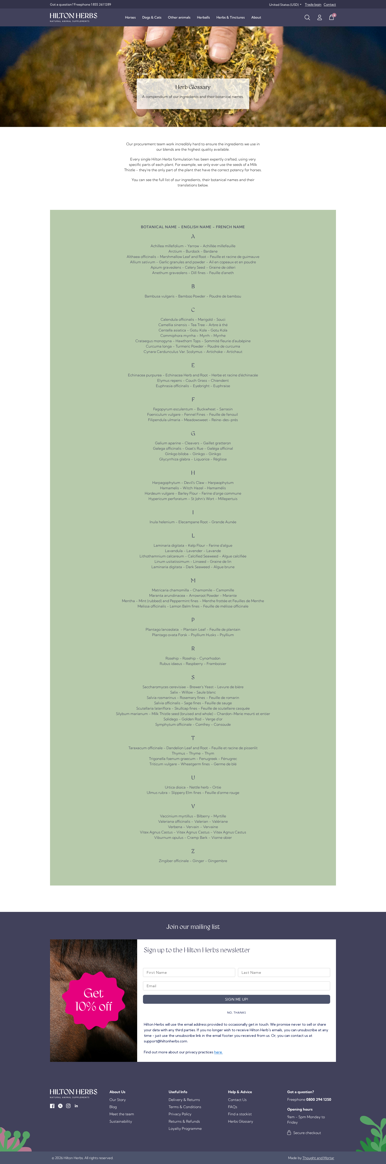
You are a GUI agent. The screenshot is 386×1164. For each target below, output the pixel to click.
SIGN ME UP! (236, 999)
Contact (330, 4)
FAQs (232, 1107)
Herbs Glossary (240, 1121)
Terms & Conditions (185, 1107)
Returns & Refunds (184, 1121)
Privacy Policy (180, 1114)
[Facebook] (52, 1106)
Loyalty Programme (185, 1128)
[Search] (307, 17)
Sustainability (120, 1121)
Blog (113, 1107)
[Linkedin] (76, 1106)
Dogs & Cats (151, 17)
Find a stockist (240, 1114)
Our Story (117, 1099)
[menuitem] (130, 17)
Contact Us (237, 1099)
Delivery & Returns (184, 1099)
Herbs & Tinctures (230, 17)
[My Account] (319, 17)
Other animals (179, 17)
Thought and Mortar (318, 1158)
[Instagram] (68, 1106)
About (256, 17)
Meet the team (121, 1114)
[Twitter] (60, 1106)
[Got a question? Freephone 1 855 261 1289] (80, 4)
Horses (130, 17)
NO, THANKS (236, 1012)
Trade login (313, 4)
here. (218, 1052)
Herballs (203, 17)
